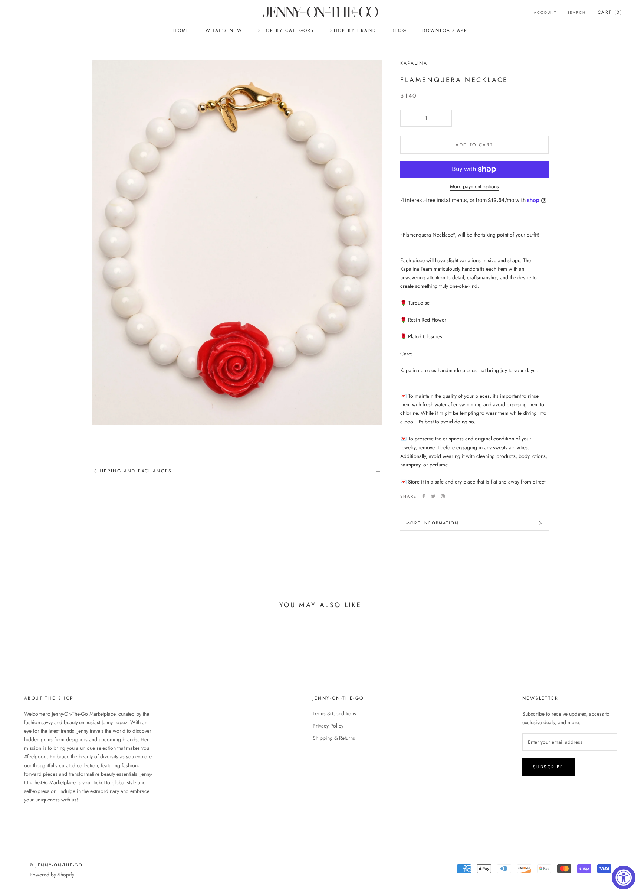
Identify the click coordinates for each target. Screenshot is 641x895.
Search (576, 12)
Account (545, 12)
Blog (399, 30)
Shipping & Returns (334, 738)
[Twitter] (433, 496)
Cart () (610, 12)
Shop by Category (286, 30)
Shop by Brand (353, 30)
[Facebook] (423, 496)
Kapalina (413, 63)
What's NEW (224, 30)
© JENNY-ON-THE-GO (56, 865)
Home (181, 30)
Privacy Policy (328, 725)
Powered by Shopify (52, 874)
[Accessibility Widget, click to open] (623, 877)
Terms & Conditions (334, 713)
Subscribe (548, 767)
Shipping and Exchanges (133, 471)
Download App (445, 30)
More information (432, 523)
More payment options (474, 186)
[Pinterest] (443, 496)
